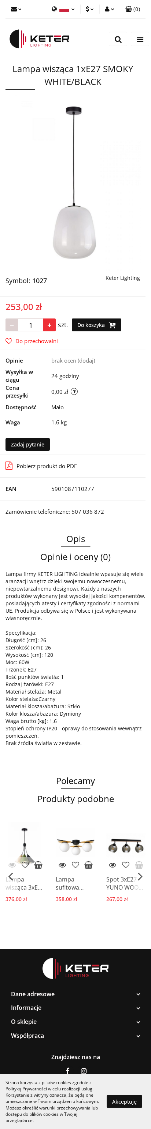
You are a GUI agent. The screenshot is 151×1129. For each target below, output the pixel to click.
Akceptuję (124, 1101)
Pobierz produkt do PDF (46, 466)
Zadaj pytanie (27, 444)
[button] (75, 994)
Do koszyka (91, 324)
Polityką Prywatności (26, 1089)
